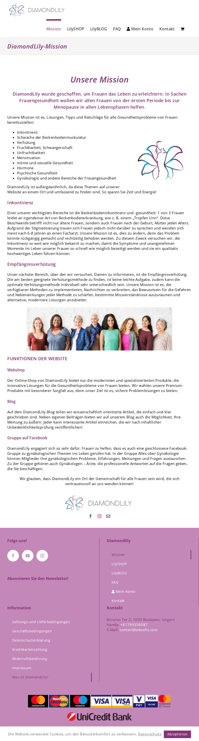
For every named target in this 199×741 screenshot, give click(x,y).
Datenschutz (149, 734)
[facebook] (90, 516)
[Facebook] (13, 556)
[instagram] (99, 516)
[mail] (108, 516)
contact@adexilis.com (139, 629)
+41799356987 (134, 624)
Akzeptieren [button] (177, 734)
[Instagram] (42, 556)
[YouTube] (27, 556)
